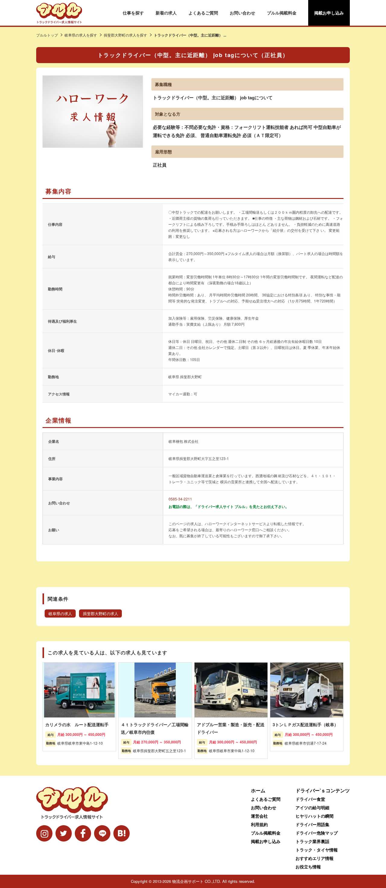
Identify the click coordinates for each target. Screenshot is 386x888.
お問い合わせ (242, 13)
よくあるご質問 (203, 13)
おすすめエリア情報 (315, 858)
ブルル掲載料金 (281, 13)
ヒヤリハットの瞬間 (315, 816)
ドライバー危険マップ (317, 833)
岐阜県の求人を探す (81, 34)
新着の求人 (166, 13)
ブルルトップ (47, 34)
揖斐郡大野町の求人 (100, 613)
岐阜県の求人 (60, 613)
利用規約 (259, 824)
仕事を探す (133, 13)
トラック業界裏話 (312, 841)
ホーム (258, 790)
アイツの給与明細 (312, 807)
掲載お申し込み (329, 13)
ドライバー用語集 (312, 824)
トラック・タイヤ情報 (317, 850)
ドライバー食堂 (310, 799)
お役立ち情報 (308, 867)
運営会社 (259, 816)
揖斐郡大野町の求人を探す (125, 34)
